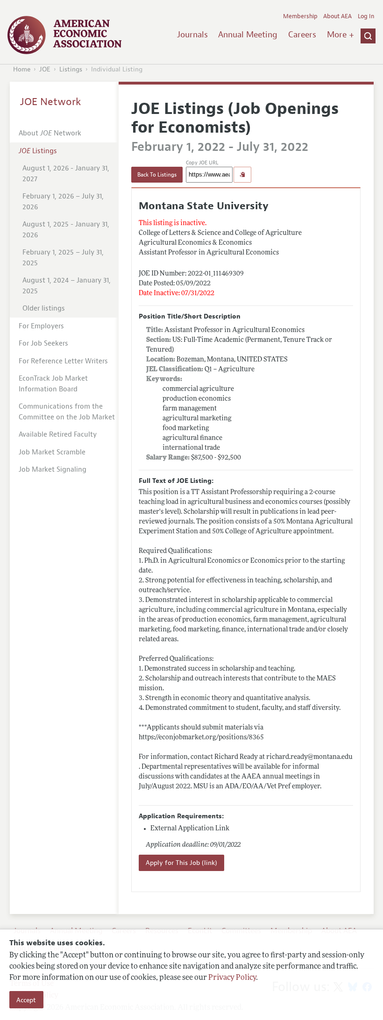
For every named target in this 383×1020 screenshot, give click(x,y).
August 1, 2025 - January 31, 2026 (65, 230)
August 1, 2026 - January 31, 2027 (65, 174)
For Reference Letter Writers (63, 361)
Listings (70, 69)
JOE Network (50, 102)
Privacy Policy (232, 978)
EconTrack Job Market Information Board (53, 384)
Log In (366, 16)
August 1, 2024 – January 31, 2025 (66, 286)
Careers (302, 34)
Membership (300, 16)
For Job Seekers (43, 343)
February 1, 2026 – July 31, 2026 (63, 202)
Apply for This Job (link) (181, 863)
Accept (26, 1000)
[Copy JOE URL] (242, 175)
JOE (44, 69)
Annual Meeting (247, 34)
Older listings (43, 308)
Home (21, 69)
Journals (192, 34)
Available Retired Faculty (58, 434)
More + (340, 34)
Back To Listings (157, 174)
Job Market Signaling (52, 469)
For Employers (41, 326)
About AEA (337, 16)
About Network (50, 133)
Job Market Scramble (52, 452)
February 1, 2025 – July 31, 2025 (63, 258)
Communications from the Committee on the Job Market (67, 412)
